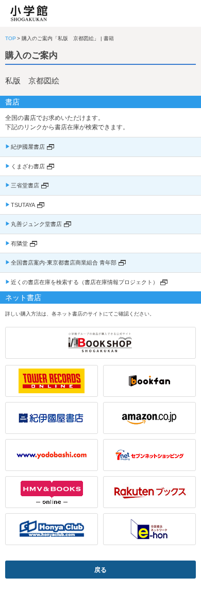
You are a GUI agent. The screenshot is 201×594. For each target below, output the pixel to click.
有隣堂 (19, 243)
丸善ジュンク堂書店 (36, 224)
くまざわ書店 (28, 166)
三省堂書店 (25, 185)
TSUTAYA (23, 205)
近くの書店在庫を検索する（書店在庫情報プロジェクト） (84, 282)
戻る (100, 569)
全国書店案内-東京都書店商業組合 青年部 (63, 262)
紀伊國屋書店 (28, 147)
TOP (10, 38)
